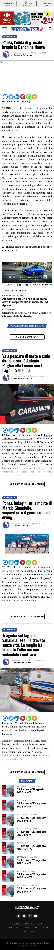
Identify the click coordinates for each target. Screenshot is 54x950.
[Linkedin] (17, 96)
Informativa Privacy (20, 928)
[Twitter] (11, 96)
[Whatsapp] (28, 96)
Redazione (28, 931)
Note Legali (41, 928)
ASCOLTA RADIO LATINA (45, 4)
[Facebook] (5, 96)
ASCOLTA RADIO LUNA (8, 4)
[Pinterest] (22, 96)
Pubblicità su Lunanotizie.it (27, 924)
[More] (34, 96)
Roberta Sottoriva (23, 55)
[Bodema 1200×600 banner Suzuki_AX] (27, 285)
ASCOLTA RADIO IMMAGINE (26, 4)
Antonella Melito (22, 663)
